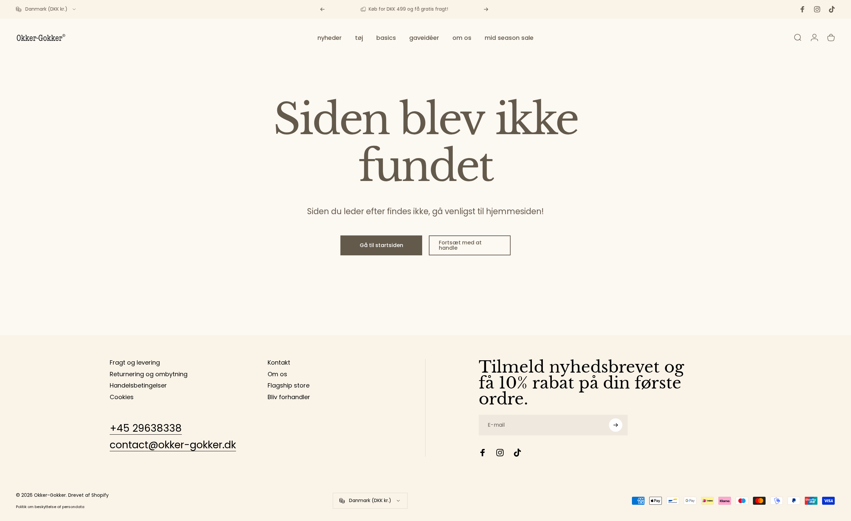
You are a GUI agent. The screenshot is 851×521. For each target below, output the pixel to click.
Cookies (122, 397)
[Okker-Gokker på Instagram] (500, 453)
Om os (277, 374)
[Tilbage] (322, 9)
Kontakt (279, 363)
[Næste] (486, 9)
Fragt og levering (135, 363)
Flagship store (288, 386)
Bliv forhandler (289, 397)
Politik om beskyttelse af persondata (50, 506)
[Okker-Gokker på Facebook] (483, 453)
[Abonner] (615, 425)
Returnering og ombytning (148, 374)
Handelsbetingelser (138, 386)
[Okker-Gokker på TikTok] (517, 453)
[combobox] (46, 9)
